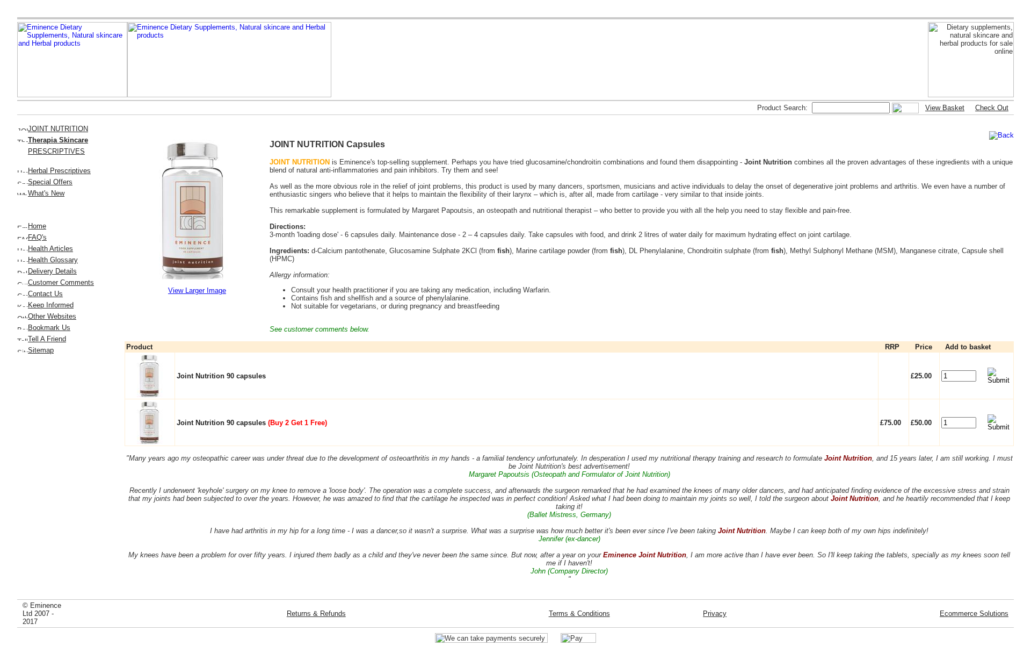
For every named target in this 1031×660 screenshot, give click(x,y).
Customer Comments (61, 282)
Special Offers (50, 182)
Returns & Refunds (316, 613)
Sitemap (41, 350)
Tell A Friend (47, 339)
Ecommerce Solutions (974, 613)
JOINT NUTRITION (58, 129)
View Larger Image (197, 290)
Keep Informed (51, 305)
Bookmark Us (49, 328)
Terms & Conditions (579, 613)
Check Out (991, 108)
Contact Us (45, 294)
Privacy (715, 613)
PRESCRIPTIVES (56, 151)
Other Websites (52, 316)
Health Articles (50, 249)
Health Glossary (53, 260)
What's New (46, 193)
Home (37, 226)
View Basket (944, 108)
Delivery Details (52, 271)
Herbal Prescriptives (59, 171)
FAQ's (37, 237)
